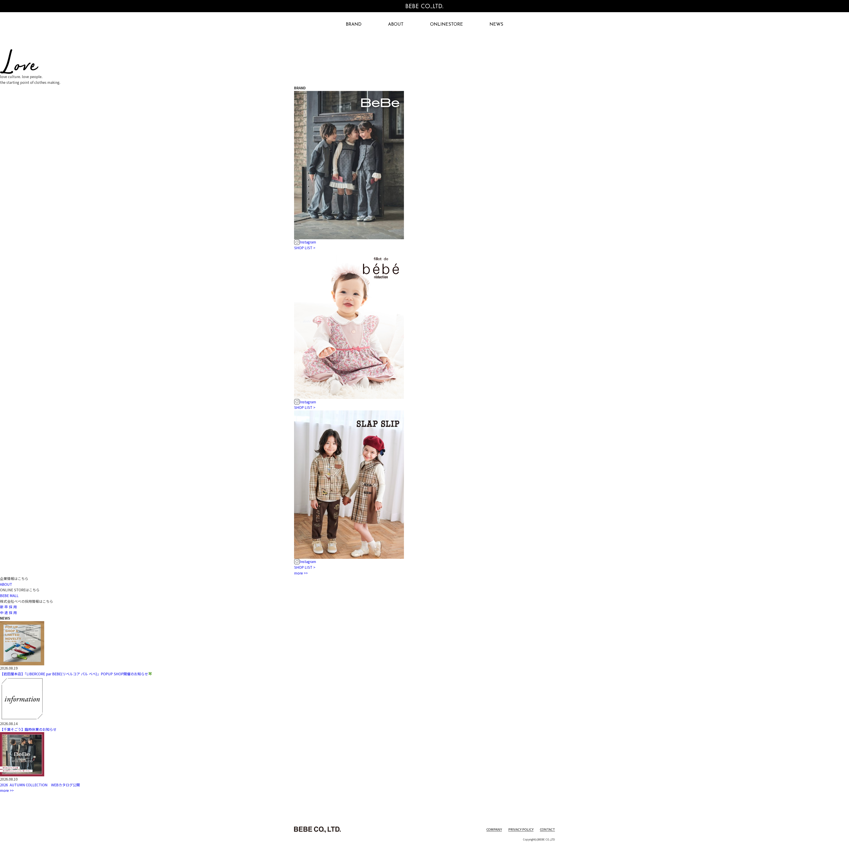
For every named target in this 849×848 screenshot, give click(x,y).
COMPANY (494, 829)
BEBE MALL (9, 595)
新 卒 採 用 (8, 606)
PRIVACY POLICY (520, 829)
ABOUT (395, 24)
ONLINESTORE (446, 24)
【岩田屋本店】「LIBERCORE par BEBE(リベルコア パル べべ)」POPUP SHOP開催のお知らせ (74, 673)
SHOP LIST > (304, 247)
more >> (301, 573)
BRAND (353, 24)
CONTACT (547, 829)
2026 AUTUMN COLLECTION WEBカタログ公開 (40, 784)
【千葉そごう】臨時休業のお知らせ (28, 729)
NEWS (496, 24)
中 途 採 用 (8, 612)
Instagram (308, 242)
